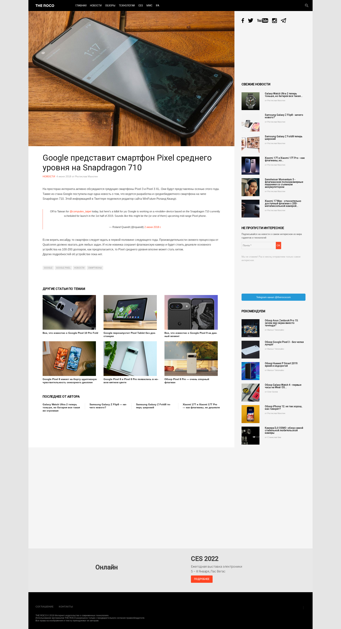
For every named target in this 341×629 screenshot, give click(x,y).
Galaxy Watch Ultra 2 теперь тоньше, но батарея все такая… (283, 94)
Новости (96, 5)
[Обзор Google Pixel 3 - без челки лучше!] (250, 350)
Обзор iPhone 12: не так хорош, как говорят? (283, 407)
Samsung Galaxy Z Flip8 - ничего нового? (284, 116)
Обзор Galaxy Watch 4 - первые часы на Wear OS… (283, 386)
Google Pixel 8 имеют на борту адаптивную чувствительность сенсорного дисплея (70, 381)
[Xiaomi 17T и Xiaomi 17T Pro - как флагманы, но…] (250, 166)
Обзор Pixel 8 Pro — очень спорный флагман (186, 381)
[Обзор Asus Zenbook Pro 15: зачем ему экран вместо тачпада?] (250, 328)
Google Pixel (63, 268)
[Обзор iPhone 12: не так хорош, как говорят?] (250, 414)
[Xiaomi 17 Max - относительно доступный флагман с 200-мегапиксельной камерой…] (250, 209)
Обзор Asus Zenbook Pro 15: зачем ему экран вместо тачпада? (281, 323)
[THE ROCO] (44, 5)
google (48, 268)
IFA (157, 5)
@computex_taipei (80, 211)
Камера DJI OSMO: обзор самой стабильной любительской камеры (284, 430)
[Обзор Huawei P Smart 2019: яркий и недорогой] (250, 371)
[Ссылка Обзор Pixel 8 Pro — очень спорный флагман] (192, 358)
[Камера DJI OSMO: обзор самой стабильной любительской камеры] (250, 436)
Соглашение (44, 606)
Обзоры (110, 5)
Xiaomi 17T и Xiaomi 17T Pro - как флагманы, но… (285, 159)
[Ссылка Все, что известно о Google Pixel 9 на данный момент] (192, 312)
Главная (80, 5)
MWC (149, 5)
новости (79, 268)
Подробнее (201, 579)
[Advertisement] (107, 427)
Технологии (127, 5)
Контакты (66, 606)
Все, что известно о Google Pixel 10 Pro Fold (70, 332)
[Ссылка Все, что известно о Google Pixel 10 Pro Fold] (70, 312)
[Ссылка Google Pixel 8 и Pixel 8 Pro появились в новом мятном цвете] (131, 358)
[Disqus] (132, 495)
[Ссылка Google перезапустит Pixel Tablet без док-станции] (131, 312)
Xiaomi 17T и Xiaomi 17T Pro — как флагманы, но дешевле (201, 406)
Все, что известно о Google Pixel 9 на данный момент (190, 334)
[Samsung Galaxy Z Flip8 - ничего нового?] (250, 123)
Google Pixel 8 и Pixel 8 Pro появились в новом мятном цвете (131, 381)
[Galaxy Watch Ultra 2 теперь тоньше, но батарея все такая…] (250, 101)
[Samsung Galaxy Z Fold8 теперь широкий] (250, 144)
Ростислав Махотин (86, 176)
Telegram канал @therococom (273, 297)
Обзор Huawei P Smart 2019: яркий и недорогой (281, 364)
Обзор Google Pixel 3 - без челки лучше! (284, 343)
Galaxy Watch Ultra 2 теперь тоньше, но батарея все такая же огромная (61, 407)
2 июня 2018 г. (152, 227)
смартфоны (95, 268)
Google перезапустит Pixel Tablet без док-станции (130, 334)
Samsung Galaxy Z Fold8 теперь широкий (153, 406)
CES (140, 5)
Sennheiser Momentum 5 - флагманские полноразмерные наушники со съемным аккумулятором (284, 183)
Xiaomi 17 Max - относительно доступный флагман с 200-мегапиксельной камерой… (283, 203)
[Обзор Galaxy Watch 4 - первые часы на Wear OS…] (250, 393)
